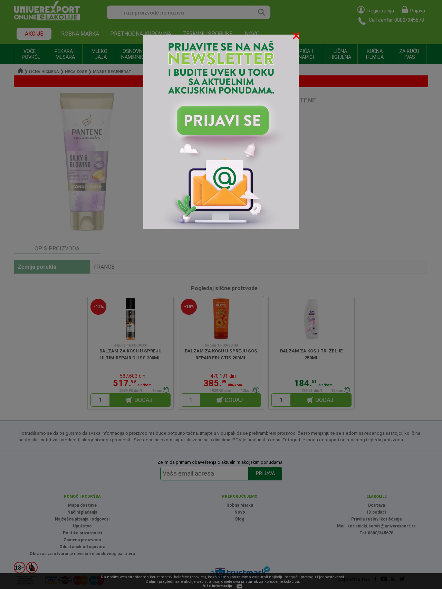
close (297, 37)
